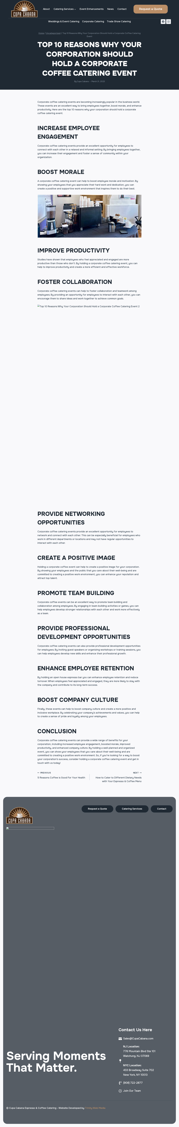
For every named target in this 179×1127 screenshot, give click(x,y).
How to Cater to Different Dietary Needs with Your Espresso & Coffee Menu (119, 777)
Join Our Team (132, 1090)
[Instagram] (168, 21)
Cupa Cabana (83, 81)
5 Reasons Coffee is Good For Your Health (61, 775)
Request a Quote (150, 9)
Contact (122, 9)
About (46, 9)
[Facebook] (163, 21)
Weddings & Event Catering (63, 21)
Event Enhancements (92, 9)
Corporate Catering (93, 21)
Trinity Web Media (95, 1108)
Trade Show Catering (119, 21)
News (110, 9)
